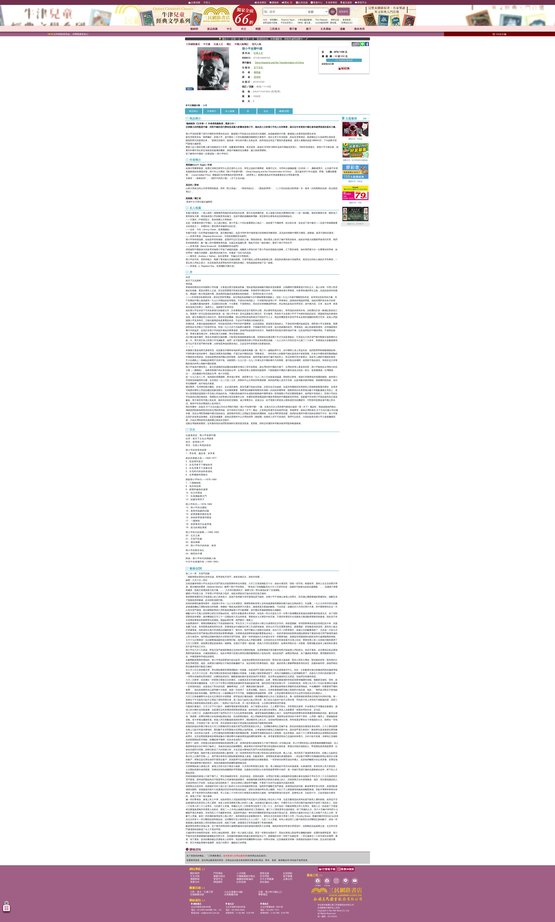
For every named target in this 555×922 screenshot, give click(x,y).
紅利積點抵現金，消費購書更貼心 (68, 34)
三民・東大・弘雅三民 (201, 891)
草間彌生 (274, 19)
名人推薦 (229, 111)
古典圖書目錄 (231, 894)
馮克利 (257, 77)
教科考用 (359, 29)
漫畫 (342, 29)
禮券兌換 (264, 873)
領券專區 (332, 2)
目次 (266, 111)
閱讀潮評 (218, 881)
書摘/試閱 (284, 111)
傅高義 (257, 72)
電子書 (293, 29)
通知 (288, 2)
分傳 (205, 105)
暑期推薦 (347, 19)
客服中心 (317, 2)
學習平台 (362, 2)
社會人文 (218, 44)
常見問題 (264, 876)
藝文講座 (347, 2)
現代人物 (256, 44)
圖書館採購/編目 (245, 879)
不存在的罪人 (287, 22)
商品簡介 (193, 111)
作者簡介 (211, 111)
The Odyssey (321, 19)
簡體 (258, 29)
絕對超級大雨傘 (270, 22)
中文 (229, 29)
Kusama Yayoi (287, 19)
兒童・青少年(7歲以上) (270, 891)
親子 (308, 29)
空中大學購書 (267, 879)
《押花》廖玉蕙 (303, 22)
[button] (355, 225)
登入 (208, 2)
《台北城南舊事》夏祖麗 (325, 22)
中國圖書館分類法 (246, 876)
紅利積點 (287, 873)
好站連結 (264, 881)
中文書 (206, 44)
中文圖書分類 (194, 105)
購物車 (275, 2)
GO (332, 11)
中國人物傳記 (241, 44)
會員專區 (261, 2)
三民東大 (275, 29)
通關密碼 (194, 879)
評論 (357, 44)
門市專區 (218, 873)
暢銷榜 (194, 29)
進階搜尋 (343, 11)
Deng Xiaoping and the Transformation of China (279, 62)
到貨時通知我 (345, 60)
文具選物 (325, 29)
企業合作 (287, 879)
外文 (243, 29)
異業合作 (194, 881)
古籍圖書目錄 (197, 894)
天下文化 (258, 67)
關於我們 (194, 873)
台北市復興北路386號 (201, 906)
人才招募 (241, 873)
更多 (365, 118)
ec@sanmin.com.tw (210, 912)
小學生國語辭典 (305, 19)
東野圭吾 (335, 19)
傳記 (228, 44)
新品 (212, 29)
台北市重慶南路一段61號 (271, 906)
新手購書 (287, 876)
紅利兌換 (303, 2)
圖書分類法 (219, 876)
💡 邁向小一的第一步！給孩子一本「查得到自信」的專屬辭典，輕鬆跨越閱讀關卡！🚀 (215, 38)
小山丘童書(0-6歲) (233, 891)
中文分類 (194, 876)
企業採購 (195, 2)
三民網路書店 (193, 44)
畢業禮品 (263, 894)
